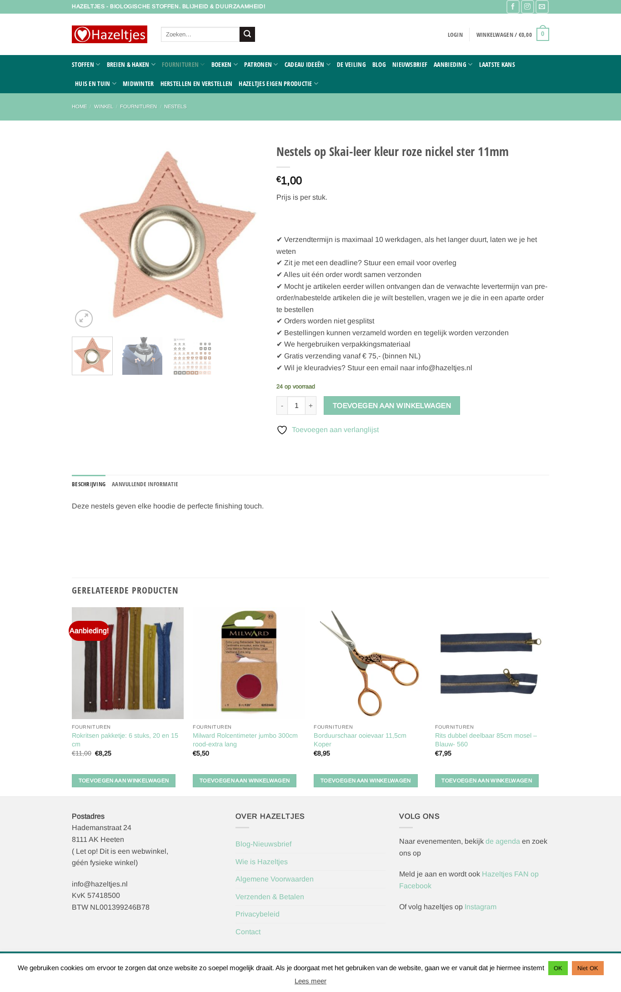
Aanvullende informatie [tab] (145, 484)
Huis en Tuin (92, 83)
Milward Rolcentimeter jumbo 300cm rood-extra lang (245, 740)
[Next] (247, 234)
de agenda (504, 841)
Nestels (175, 106)
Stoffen (83, 64)
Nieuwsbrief (409, 64)
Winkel (103, 106)
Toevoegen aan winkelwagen (392, 405)
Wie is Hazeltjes (261, 862)
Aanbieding (450, 64)
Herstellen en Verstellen (196, 83)
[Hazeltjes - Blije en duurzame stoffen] (109, 34)
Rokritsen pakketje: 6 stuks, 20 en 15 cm (125, 740)
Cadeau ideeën (305, 64)
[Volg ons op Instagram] (527, 6)
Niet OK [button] (587, 968)
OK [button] (558, 968)
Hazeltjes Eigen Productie (275, 83)
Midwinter (138, 83)
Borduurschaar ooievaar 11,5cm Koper (360, 740)
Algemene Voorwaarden (274, 879)
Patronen (258, 64)
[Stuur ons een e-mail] (542, 6)
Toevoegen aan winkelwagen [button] (124, 780)
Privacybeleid (257, 914)
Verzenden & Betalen (269, 897)
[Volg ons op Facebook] (513, 6)
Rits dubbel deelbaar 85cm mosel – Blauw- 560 (486, 740)
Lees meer (310, 981)
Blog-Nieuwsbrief (263, 844)
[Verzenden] (247, 34)
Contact (247, 932)
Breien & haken (128, 64)
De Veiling (351, 64)
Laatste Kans (497, 64)
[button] (455, 34)
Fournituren (180, 64)
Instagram (480, 907)
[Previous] (87, 234)
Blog (379, 64)
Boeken (221, 64)
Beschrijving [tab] (88, 484)
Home (79, 106)
